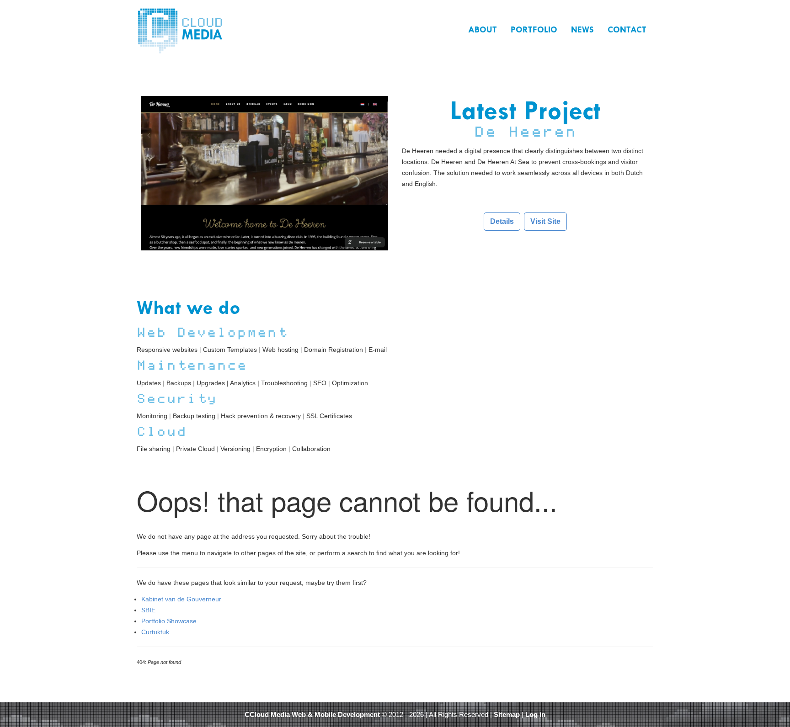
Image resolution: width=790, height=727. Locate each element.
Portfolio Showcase (169, 621)
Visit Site (545, 221)
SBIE (148, 610)
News (582, 30)
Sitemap (507, 714)
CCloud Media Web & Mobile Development (312, 714)
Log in (535, 714)
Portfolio (534, 30)
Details (502, 221)
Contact (627, 30)
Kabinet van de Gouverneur (181, 599)
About (482, 30)
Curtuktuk (155, 632)
